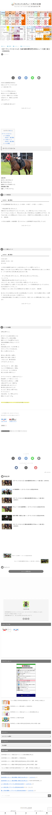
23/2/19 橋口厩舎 (9, 141)
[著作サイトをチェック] (16, 467)
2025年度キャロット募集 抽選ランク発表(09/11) (13, 758)
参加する (34, 693)
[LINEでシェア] (32, 77)
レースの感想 (6, 143)
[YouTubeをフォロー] (35, 467)
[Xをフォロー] (26, 467)
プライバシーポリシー (38, 810)
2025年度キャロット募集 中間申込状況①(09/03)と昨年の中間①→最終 (19, 764)
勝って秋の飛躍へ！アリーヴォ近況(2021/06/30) (13, 790)
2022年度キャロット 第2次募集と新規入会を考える (14, 777)
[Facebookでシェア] (19, 77)
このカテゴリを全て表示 (26, 691)
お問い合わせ (13, 810)
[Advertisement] (26, 65)
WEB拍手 (3, 425)
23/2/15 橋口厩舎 (9, 137)
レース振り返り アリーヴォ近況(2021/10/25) (12, 784)
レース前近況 (6, 135)
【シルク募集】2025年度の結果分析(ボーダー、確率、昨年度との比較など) (20, 768)
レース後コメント (7, 139)
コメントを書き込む (26, 571)
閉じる (10, 130)
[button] (38, 77)
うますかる (26, 609)
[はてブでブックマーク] (26, 77)
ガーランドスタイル (6, 133)
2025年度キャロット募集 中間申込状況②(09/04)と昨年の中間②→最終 (19, 761)
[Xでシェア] (13, 77)
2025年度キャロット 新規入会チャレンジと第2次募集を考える (17, 754)
